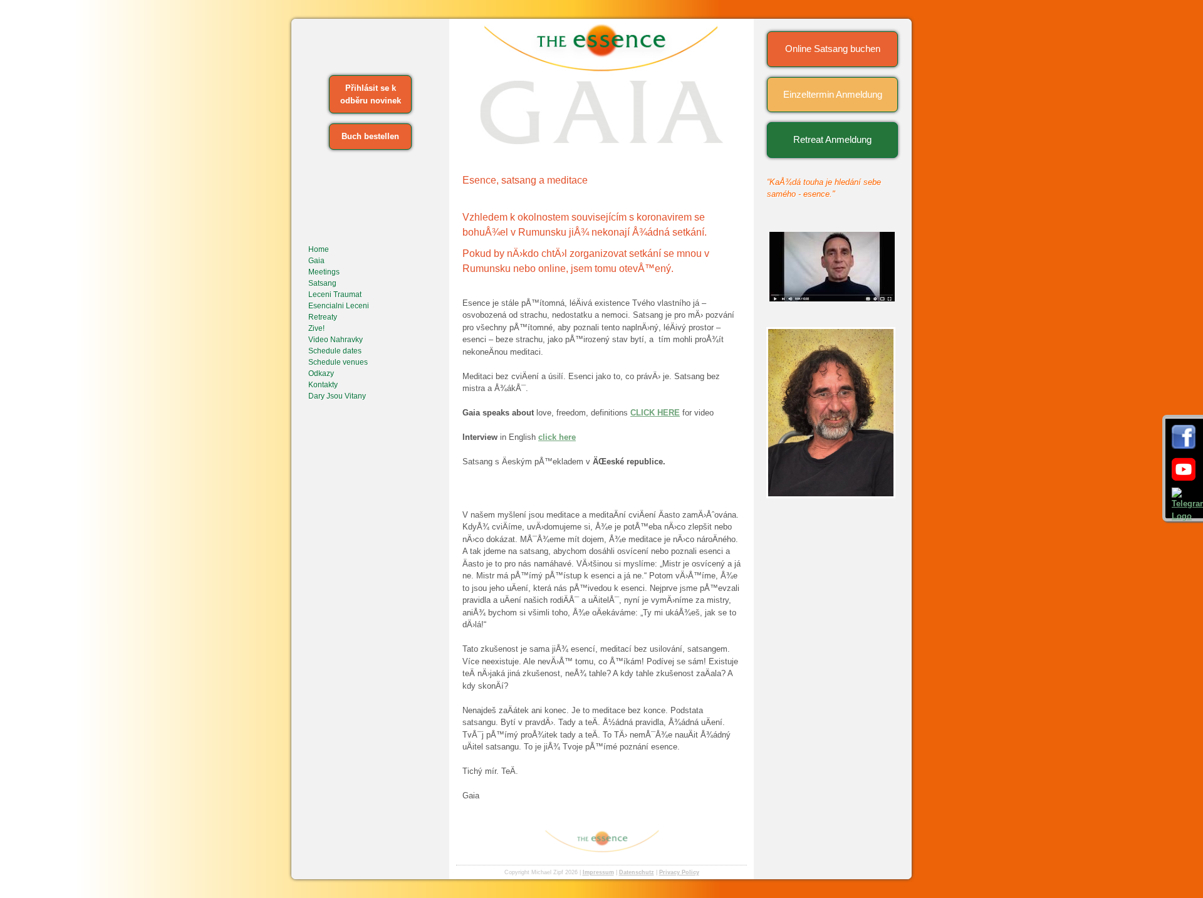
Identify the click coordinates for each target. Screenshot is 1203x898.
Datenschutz (636, 872)
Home (318, 249)
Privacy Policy (679, 872)
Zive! (316, 328)
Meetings (324, 272)
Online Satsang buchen (832, 48)
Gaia (316, 260)
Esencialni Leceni (338, 305)
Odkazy (321, 373)
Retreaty (322, 317)
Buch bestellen (370, 136)
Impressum (598, 872)
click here (557, 437)
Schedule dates (335, 351)
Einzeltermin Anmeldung (832, 94)
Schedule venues (338, 362)
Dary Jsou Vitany (337, 396)
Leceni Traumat (335, 294)
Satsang (322, 283)
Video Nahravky (335, 339)
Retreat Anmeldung (832, 139)
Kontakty (323, 384)
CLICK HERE (655, 412)
